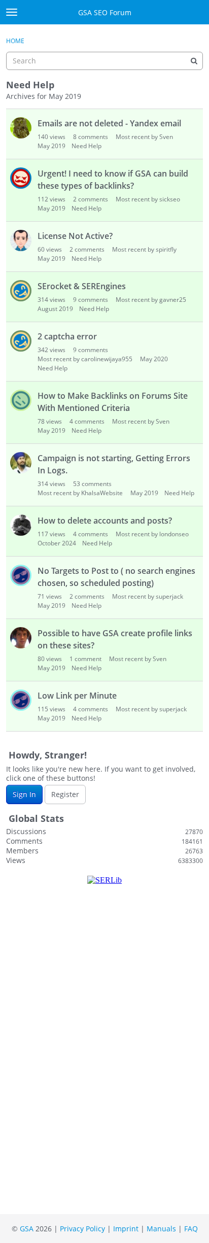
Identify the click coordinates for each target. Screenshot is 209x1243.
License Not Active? (75, 235)
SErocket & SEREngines (82, 286)
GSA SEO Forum (104, 12)
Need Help (86, 146)
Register (65, 794)
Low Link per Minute (77, 695)
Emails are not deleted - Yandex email (109, 123)
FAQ (191, 1228)
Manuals (161, 1228)
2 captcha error (67, 336)
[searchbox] (104, 61)
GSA (26, 1228)
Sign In (24, 794)
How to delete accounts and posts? (105, 520)
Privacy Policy (82, 1228)
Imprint (125, 1228)
